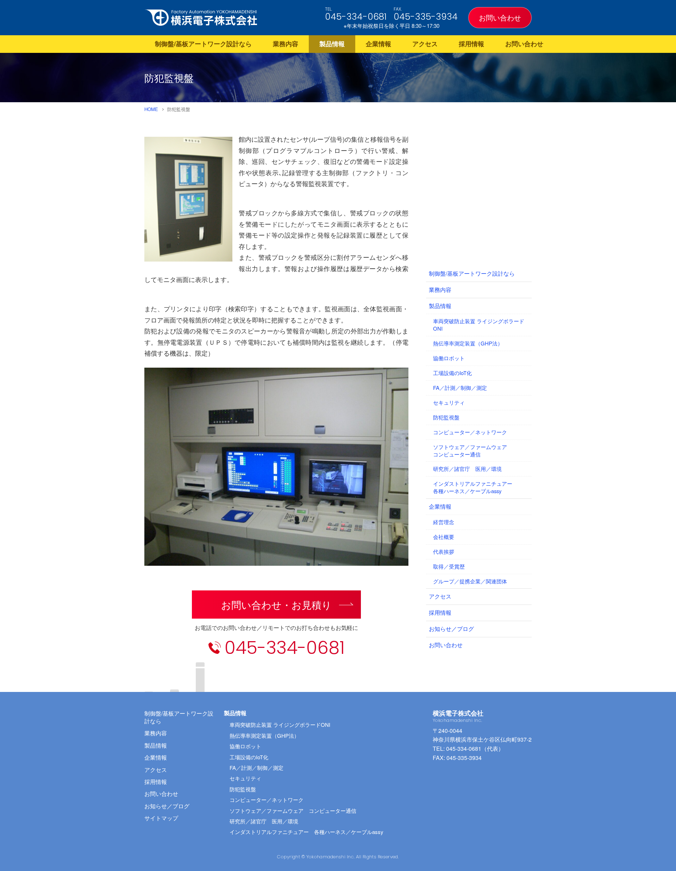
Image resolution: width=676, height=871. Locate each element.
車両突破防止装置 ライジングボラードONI (478, 324)
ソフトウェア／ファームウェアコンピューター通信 (470, 450)
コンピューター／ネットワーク (470, 432)
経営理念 (443, 522)
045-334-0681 (356, 17)
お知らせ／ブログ (451, 629)
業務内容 (285, 43)
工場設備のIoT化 (452, 372)
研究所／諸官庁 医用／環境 (467, 468)
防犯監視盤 (446, 417)
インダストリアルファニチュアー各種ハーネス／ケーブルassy (472, 487)
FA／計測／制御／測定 (460, 387)
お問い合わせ (500, 17)
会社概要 (443, 536)
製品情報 (332, 43)
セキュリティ (449, 402)
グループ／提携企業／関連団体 (470, 581)
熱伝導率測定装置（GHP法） (468, 343)
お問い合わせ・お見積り (276, 604)
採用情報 (471, 43)
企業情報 (378, 43)
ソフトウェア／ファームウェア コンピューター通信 (293, 810)
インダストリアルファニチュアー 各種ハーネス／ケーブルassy (306, 831)
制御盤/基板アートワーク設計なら (203, 43)
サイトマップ (161, 818)
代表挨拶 (443, 551)
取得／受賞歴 (449, 566)
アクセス (425, 43)
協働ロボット (449, 358)
